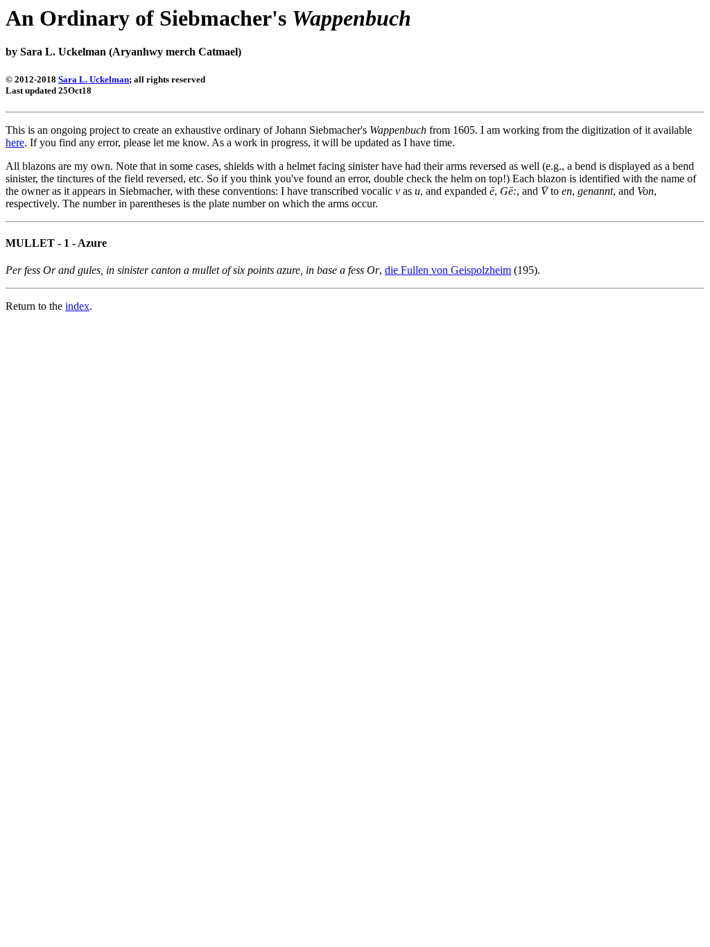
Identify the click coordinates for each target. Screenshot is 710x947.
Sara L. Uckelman (93, 79)
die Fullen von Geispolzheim (448, 270)
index (77, 306)
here (15, 142)
